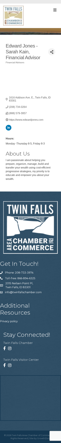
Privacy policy (9, 321)
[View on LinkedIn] (8, 129)
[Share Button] (51, 51)
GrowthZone (44, 438)
